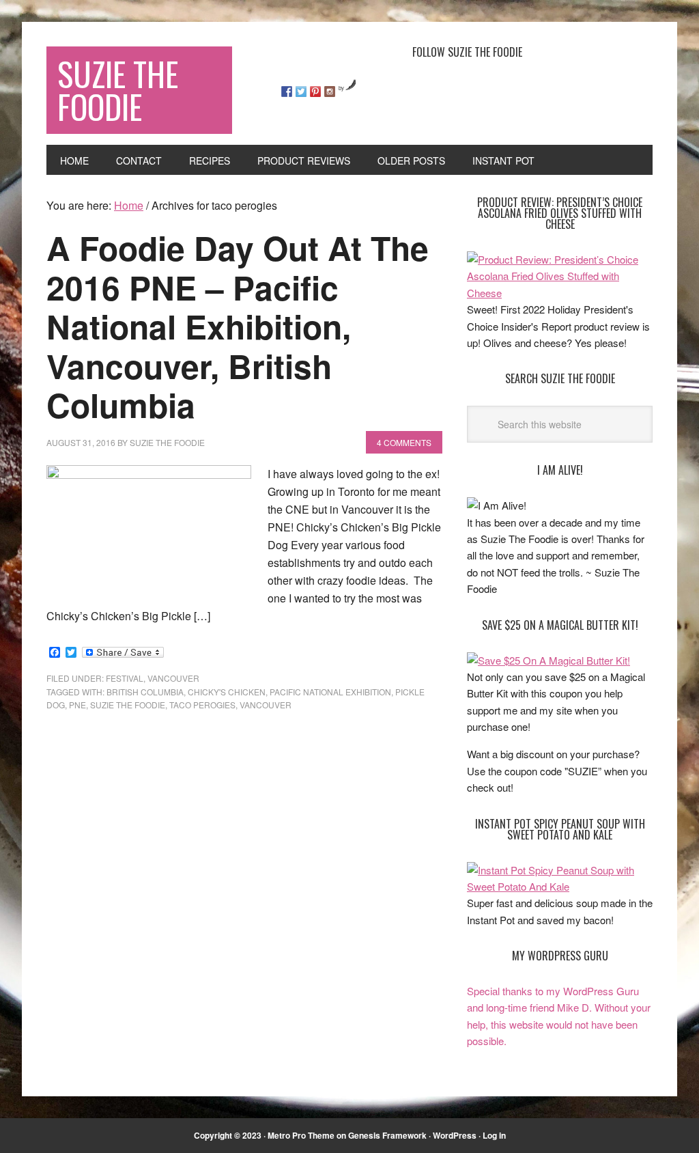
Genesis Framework (387, 1135)
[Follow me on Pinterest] (315, 91)
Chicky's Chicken (227, 691)
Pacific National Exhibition (330, 691)
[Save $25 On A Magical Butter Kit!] (548, 660)
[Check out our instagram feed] (329, 91)
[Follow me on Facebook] (286, 91)
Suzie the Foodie (127, 704)
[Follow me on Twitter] (301, 91)
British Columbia (145, 691)
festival (124, 678)
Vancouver (173, 678)
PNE (77, 704)
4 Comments (404, 442)
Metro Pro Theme (301, 1135)
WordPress (454, 1135)
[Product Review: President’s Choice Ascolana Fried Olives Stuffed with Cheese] (560, 293)
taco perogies (202, 704)
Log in (494, 1135)
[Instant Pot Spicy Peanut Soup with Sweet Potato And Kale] (560, 886)
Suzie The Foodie (117, 89)
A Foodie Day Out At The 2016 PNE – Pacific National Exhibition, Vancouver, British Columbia (237, 326)
